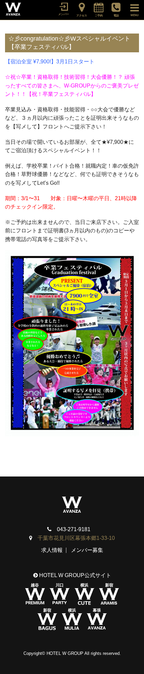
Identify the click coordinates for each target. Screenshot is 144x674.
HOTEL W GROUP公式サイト (74, 575)
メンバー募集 (87, 550)
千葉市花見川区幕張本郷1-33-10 (76, 538)
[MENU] (131, 6)
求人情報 (52, 550)
